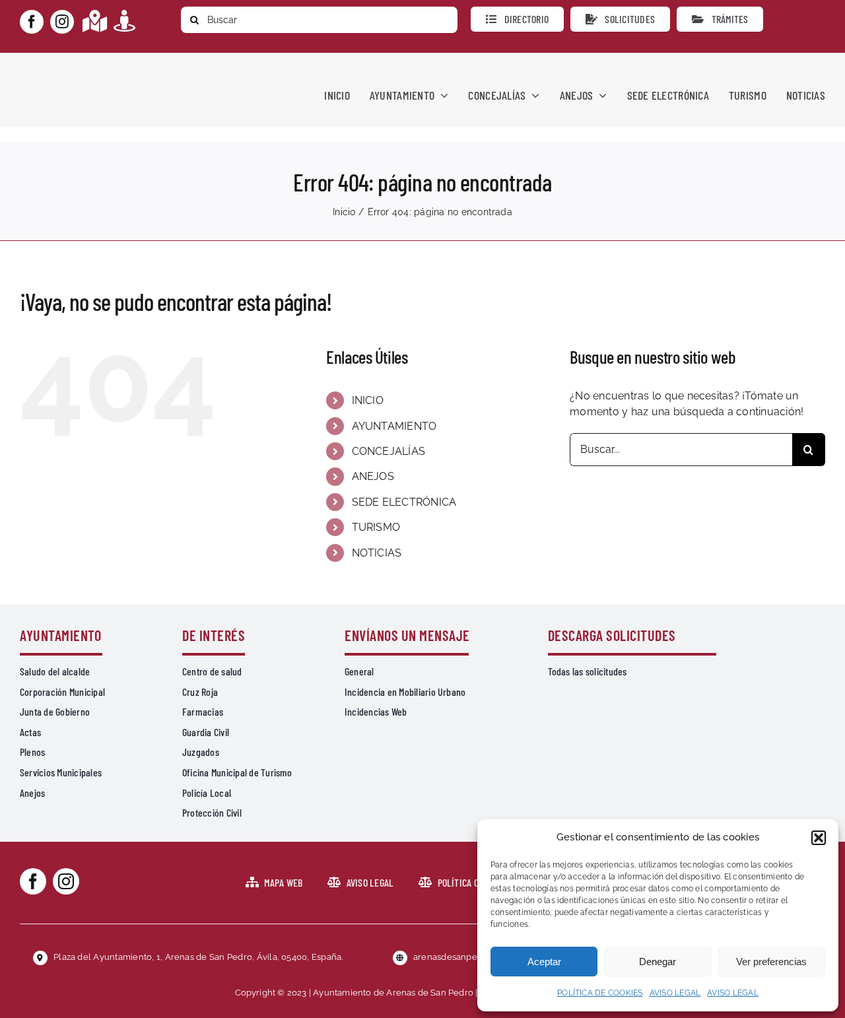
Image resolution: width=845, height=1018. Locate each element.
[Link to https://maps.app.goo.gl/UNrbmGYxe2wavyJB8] (95, 21)
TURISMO (376, 527)
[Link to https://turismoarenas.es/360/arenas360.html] (124, 21)
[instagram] (62, 22)
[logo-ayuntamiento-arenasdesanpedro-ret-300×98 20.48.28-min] (103, 65)
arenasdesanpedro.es (458, 957)
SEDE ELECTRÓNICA (404, 502)
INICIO (368, 400)
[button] (818, 837)
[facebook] (32, 22)
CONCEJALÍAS (389, 451)
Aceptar (544, 961)
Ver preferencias (771, 961)
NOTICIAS (377, 553)
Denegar (657, 961)
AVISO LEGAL (675, 993)
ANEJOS (373, 476)
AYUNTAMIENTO (394, 426)
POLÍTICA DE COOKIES (600, 993)
